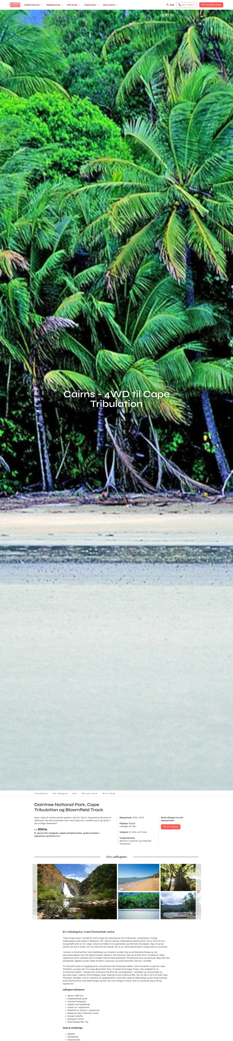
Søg (172, 4)
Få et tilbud (108, 793)
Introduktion (41, 793)
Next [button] (198, 892)
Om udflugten (60, 793)
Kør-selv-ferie (89, 793)
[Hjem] (15, 5)
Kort (75, 793)
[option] (74, 891)
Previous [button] (34, 892)
